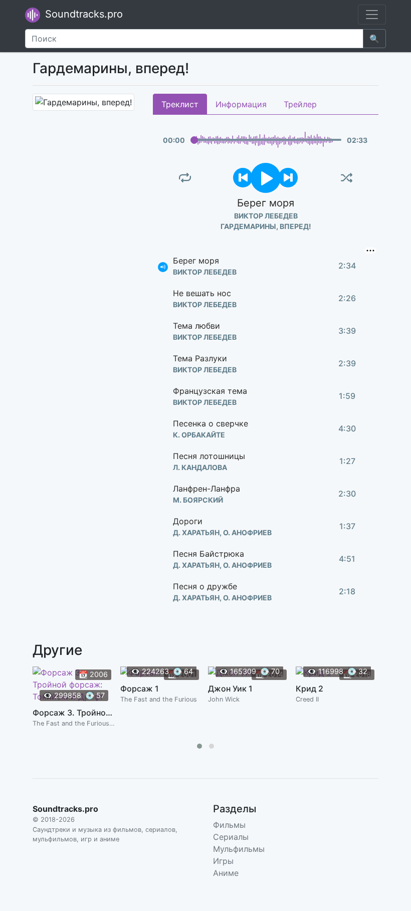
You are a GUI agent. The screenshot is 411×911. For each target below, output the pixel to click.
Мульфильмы (239, 849)
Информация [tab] (241, 104)
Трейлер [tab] (300, 104)
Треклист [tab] (179, 104)
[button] (199, 746)
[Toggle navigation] (372, 15)
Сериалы (231, 837)
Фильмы (229, 825)
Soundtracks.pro (82, 14)
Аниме (226, 873)
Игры (223, 861)
